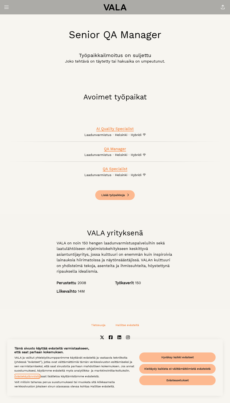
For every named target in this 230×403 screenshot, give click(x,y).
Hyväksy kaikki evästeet (177, 357)
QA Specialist (115, 169)
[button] (223, 7)
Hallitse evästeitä (127, 325)
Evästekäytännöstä (27, 376)
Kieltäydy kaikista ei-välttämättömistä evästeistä (177, 368)
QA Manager (115, 149)
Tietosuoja (98, 325)
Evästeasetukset (177, 380)
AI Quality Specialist (115, 128)
